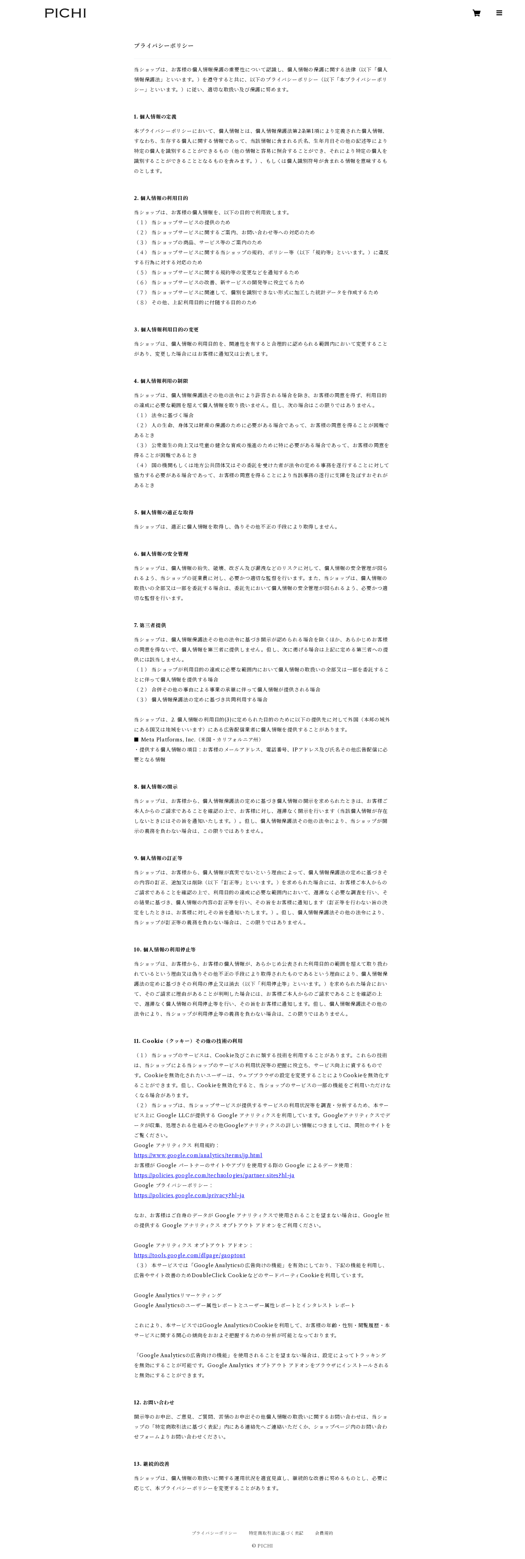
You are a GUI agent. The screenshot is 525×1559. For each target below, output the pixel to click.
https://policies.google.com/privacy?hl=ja (189, 1195)
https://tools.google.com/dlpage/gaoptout (189, 1255)
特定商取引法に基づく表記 (276, 1533)
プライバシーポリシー (215, 1533)
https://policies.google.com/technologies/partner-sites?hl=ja (214, 1175)
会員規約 (324, 1533)
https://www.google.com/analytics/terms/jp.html (198, 1155)
